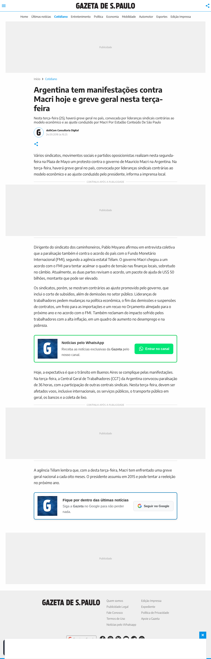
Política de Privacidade (155, 612)
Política (98, 16)
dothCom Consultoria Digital (62, 130)
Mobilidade (129, 16)
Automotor (146, 16)
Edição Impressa (181, 16)
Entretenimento (81, 16)
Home (24, 16)
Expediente (148, 606)
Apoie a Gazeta (150, 618)
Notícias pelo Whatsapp (121, 624)
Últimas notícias (41, 16)
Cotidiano (61, 16)
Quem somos (115, 600)
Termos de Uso (116, 618)
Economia (112, 16)
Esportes (161, 16)
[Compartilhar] (207, 6)
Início (37, 79)
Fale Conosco (115, 612)
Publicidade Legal (117, 606)
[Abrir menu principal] (4, 6)
